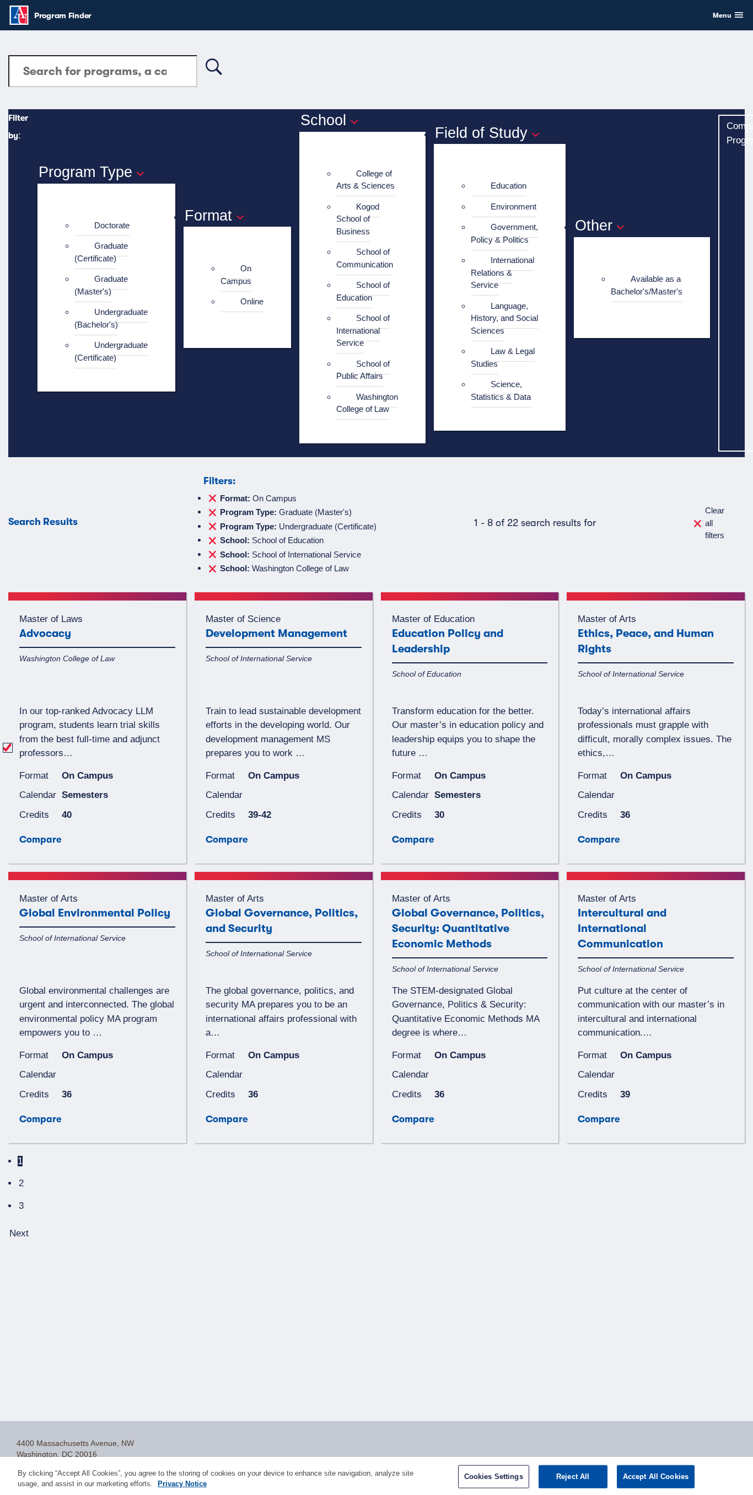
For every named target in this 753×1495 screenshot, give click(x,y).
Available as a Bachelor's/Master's (646, 285)
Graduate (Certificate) (101, 252)
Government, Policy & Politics (504, 233)
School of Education (363, 291)
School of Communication (364, 258)
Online (251, 301)
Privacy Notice (182, 1484)
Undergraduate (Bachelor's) (111, 318)
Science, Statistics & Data (501, 390)
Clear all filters (714, 523)
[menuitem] (111, 225)
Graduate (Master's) (101, 285)
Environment (513, 206)
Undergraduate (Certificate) (111, 351)
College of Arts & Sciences (365, 180)
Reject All (572, 1476)
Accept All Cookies (656, 1476)
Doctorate (112, 225)
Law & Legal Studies (503, 357)
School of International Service (363, 330)
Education (508, 185)
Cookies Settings (493, 1476)
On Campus (235, 275)
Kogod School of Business (357, 219)
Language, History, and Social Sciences (504, 318)
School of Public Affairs (363, 370)
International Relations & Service (502, 272)
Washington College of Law (367, 403)
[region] (376, 1476)
